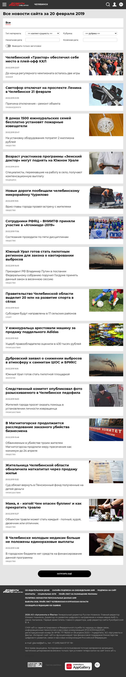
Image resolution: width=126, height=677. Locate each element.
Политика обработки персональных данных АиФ (50, 598)
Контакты (30, 594)
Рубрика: (68, 33)
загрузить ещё (64, 574)
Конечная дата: (71, 40)
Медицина (11, 180)
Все (8, 22)
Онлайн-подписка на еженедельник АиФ (73, 590)
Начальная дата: (14, 40)
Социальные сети (47, 594)
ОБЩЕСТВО (11, 146)
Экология (10, 378)
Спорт (8, 317)
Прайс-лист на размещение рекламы (78, 594)
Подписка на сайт (106, 590)
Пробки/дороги (13, 107)
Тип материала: (13, 33)
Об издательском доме (37, 590)
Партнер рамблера (53, 665)
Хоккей (9, 77)
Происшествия (13, 348)
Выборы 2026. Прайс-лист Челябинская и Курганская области (56, 602)
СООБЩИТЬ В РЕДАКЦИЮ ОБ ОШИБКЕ (43, 605)
